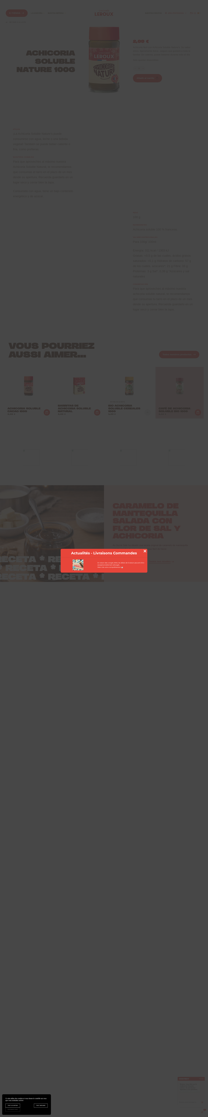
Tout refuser (40, 1105)
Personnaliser (13, 1109)
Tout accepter (13, 1105)
